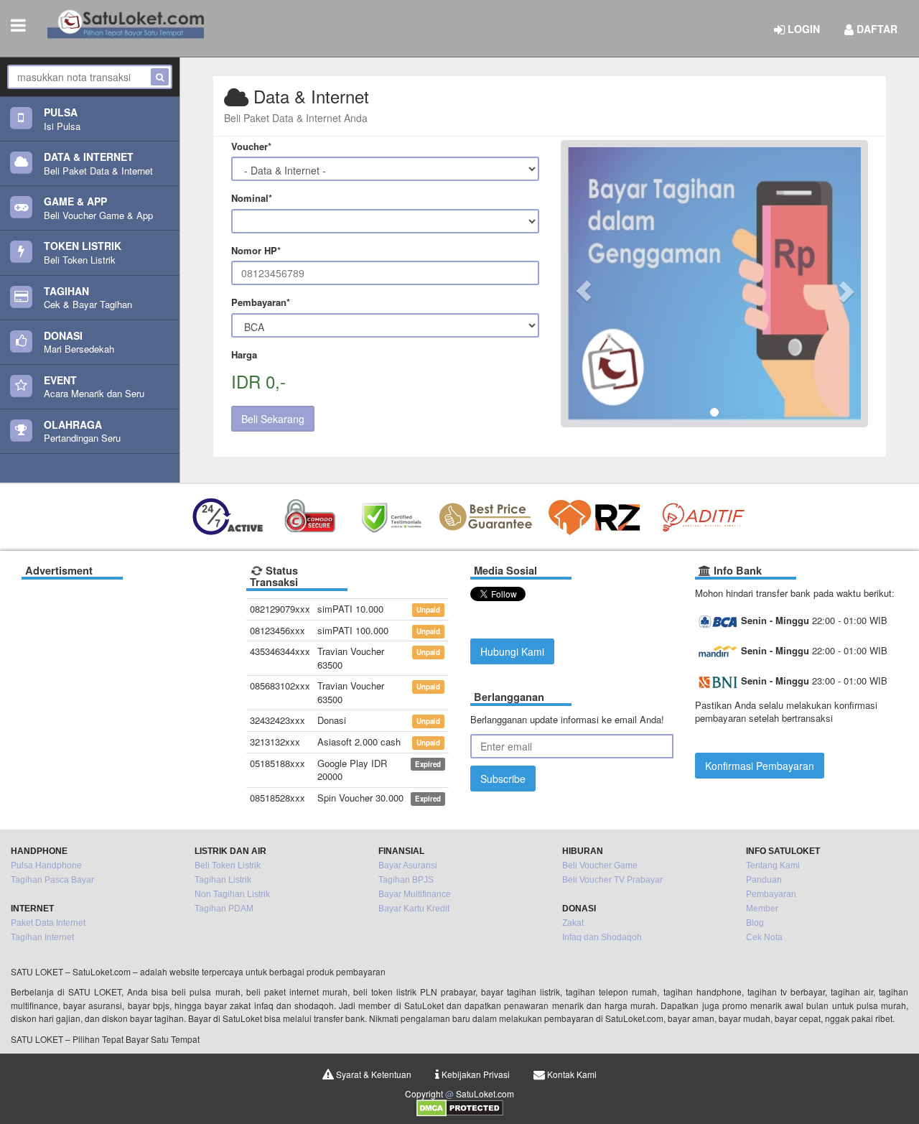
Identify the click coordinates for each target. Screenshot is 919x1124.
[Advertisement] (123, 676)
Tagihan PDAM (224, 909)
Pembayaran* (260, 302)
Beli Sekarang (272, 419)
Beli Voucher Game (600, 865)
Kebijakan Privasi (474, 1074)
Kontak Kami (571, 1074)
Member (762, 909)
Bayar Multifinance (414, 894)
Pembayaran (771, 894)
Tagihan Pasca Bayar (52, 880)
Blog (755, 923)
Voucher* (251, 146)
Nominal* (251, 198)
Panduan (764, 880)
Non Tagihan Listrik (232, 894)
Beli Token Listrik (228, 865)
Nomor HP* (256, 250)
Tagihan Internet (42, 937)
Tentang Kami (773, 865)
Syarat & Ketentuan (372, 1074)
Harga (244, 354)
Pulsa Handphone (46, 865)
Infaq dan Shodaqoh (602, 937)
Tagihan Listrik (223, 880)
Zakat (573, 923)
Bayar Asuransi (407, 865)
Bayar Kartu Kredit (413, 909)
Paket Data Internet (48, 923)
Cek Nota (764, 937)
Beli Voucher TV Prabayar (612, 880)
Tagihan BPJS (406, 880)
